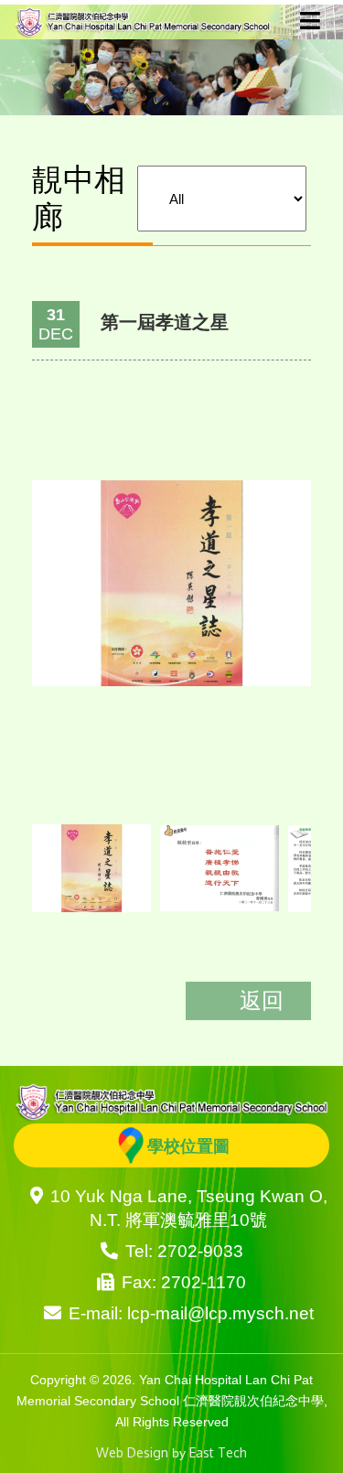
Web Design (132, 1452)
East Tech (218, 1452)
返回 (262, 999)
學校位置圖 (188, 1145)
